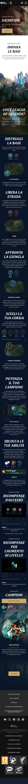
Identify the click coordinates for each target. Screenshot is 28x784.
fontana (7, 184)
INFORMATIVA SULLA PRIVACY (14, 735)
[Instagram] (18, 719)
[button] (7, 31)
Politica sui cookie (14, 744)
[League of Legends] (10, 2)
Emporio (21, 185)
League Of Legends (14, 694)
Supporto (14, 702)
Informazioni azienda (14, 748)
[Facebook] (14, 719)
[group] (13, 156)
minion (6, 182)
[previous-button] (22, 339)
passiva (23, 481)
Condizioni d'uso (14, 740)
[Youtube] (5, 719)
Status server (14, 698)
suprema (16, 483)
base (10, 483)
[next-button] (25, 339)
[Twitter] (9, 719)
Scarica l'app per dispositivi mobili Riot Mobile (14, 711)
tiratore (18, 529)
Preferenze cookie (14, 752)
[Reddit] (23, 719)
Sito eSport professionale (14, 706)
